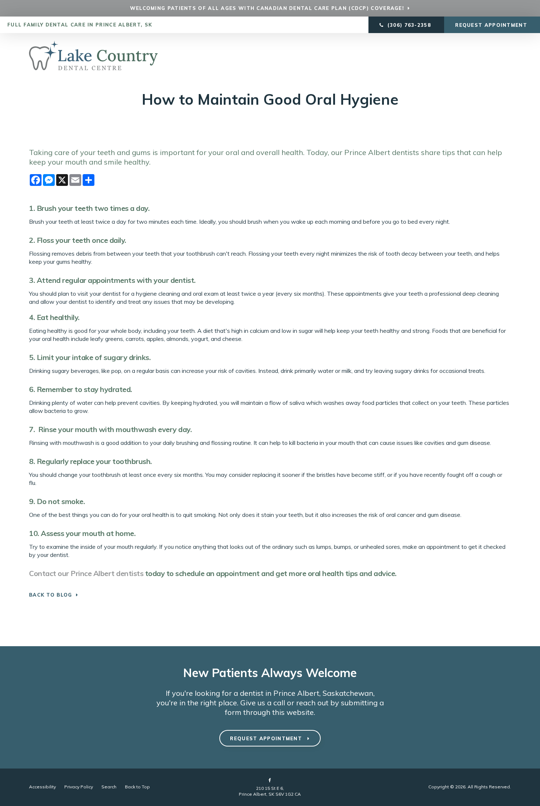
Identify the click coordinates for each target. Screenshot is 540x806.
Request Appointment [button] (492, 25)
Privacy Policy (78, 786)
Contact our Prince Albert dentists (86, 573)
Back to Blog (50, 595)
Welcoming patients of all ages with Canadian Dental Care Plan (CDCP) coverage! (267, 8)
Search (108, 786)
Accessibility (42, 786)
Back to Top (137, 786)
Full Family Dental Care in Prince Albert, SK (79, 25)
